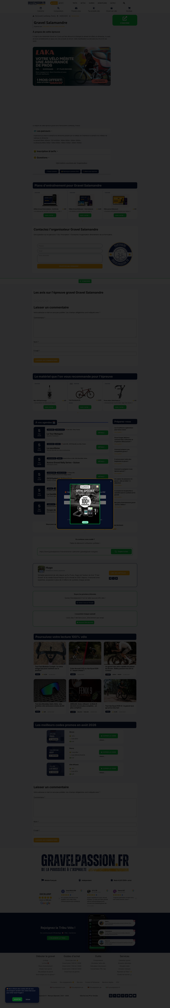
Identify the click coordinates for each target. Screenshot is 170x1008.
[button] (97, 486)
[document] (85, 504)
